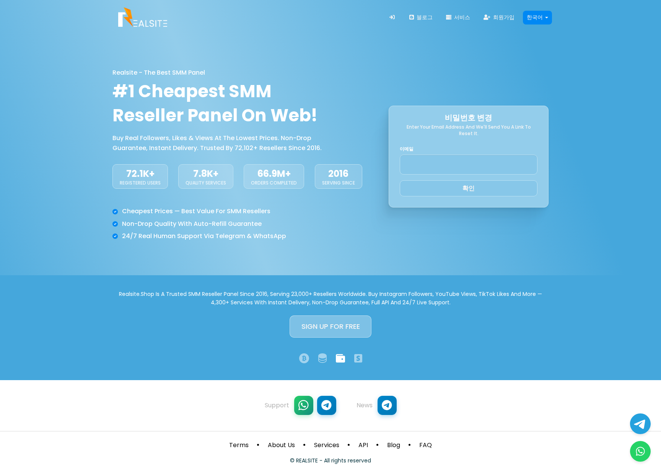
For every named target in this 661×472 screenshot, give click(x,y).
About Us (281, 445)
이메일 (407, 149)
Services (326, 445)
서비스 (461, 17)
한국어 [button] (535, 17)
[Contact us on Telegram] (640, 423)
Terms (239, 445)
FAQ (425, 445)
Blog (393, 445)
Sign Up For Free (330, 326)
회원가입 (503, 17)
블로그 (424, 17)
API (363, 445)
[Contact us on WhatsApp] (640, 451)
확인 (468, 188)
